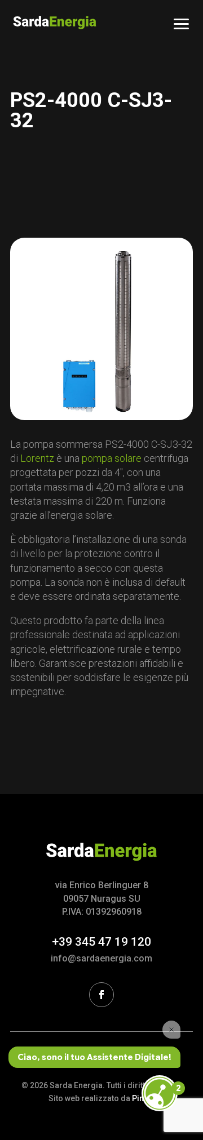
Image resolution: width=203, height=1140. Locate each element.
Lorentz (37, 458)
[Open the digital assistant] (160, 1093)
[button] (181, 22)
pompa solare (112, 458)
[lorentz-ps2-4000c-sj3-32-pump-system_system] (101, 329)
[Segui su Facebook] (101, 994)
